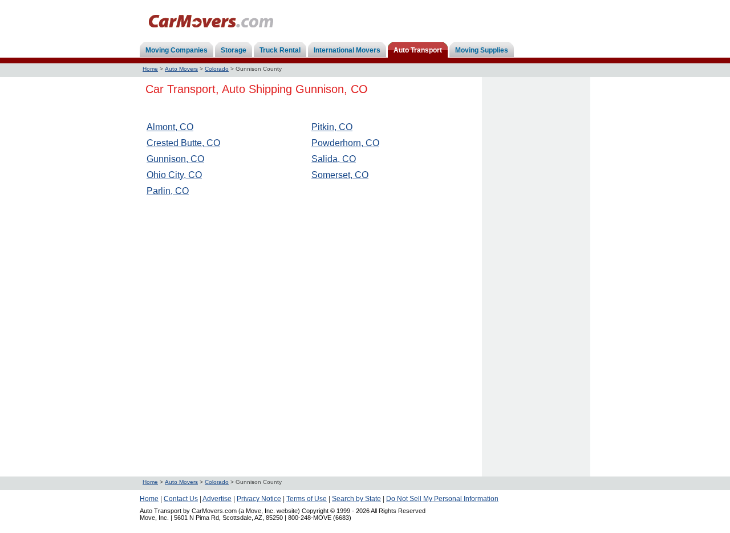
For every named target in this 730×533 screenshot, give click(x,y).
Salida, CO (333, 159)
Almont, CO (170, 127)
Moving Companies (176, 50)
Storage (233, 50)
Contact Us (181, 499)
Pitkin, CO (331, 127)
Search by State (356, 499)
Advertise (217, 499)
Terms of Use (306, 499)
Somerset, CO (339, 175)
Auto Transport (418, 50)
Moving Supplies (481, 50)
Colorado (217, 69)
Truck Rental (280, 50)
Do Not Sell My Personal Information (442, 499)
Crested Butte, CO (183, 143)
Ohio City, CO (174, 175)
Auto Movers (181, 69)
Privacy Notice (259, 499)
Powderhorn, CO (345, 143)
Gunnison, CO (175, 159)
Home (150, 69)
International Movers (347, 50)
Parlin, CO (168, 191)
